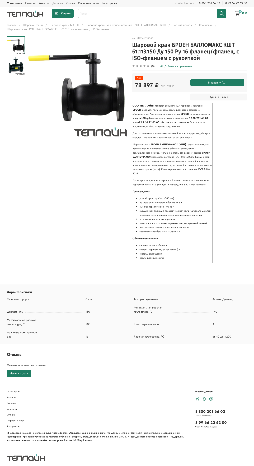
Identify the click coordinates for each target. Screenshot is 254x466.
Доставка (57, 3)
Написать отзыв (19, 373)
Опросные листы (88, 3)
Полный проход (182, 25)
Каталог (66, 13)
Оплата (70, 3)
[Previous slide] (33, 86)
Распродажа (109, 3)
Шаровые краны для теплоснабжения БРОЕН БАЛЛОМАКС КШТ (126, 25)
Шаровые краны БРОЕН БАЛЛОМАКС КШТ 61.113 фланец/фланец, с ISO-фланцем (58, 29)
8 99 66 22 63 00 (236, 3)
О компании (14, 3)
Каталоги (30, 3)
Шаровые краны (33, 25)
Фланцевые (206, 25)
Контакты (44, 3)
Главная (11, 25)
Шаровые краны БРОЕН (64, 25)
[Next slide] (120, 86)
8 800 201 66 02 (209, 3)
